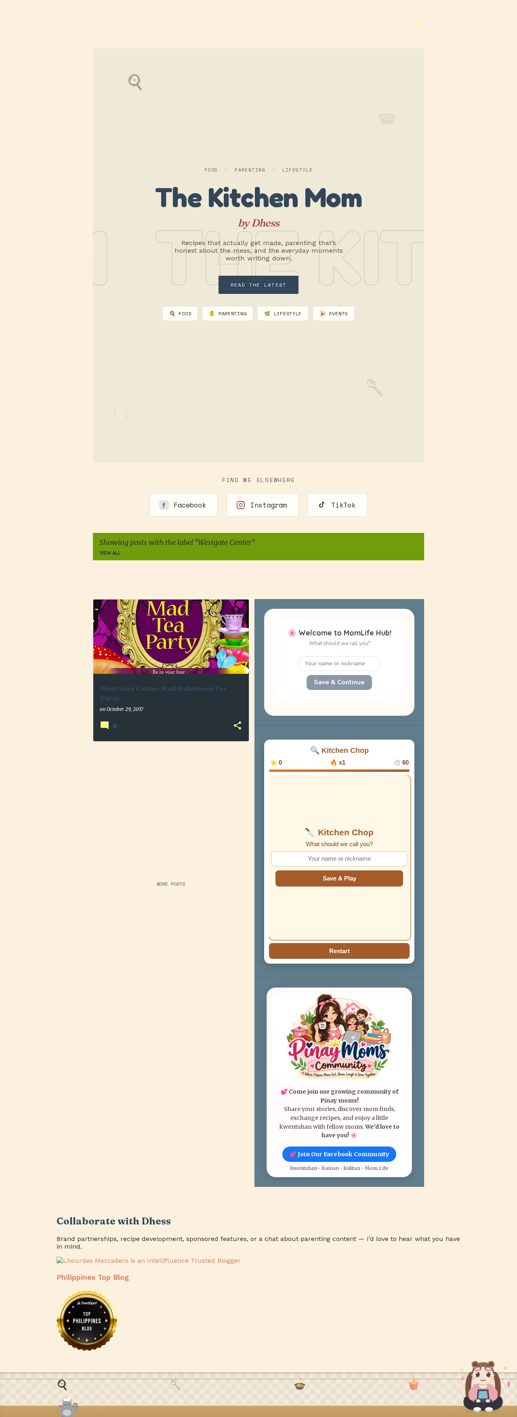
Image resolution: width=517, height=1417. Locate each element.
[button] (237, 726)
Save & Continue (339, 682)
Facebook (190, 505)
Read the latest (259, 285)
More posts (171, 883)
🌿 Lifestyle (283, 313)
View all (109, 552)
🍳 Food (180, 313)
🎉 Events (333, 313)
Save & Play (339, 878)
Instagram (268, 505)
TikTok (343, 505)
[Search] (419, 26)
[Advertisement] (167, 804)
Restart (339, 950)
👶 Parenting (227, 313)
